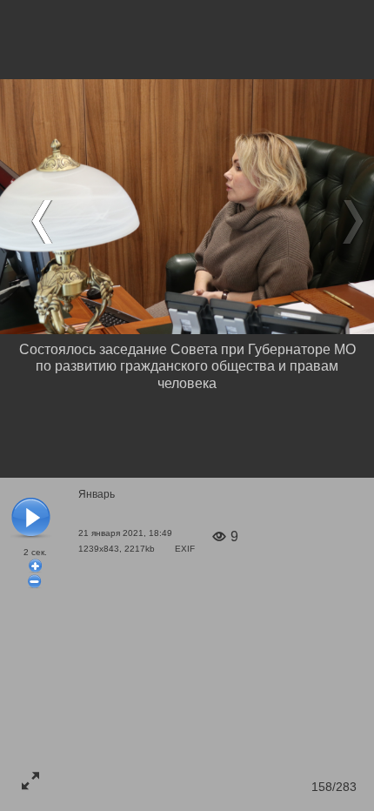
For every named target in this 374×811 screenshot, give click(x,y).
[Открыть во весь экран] (30, 780)
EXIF (185, 548)
